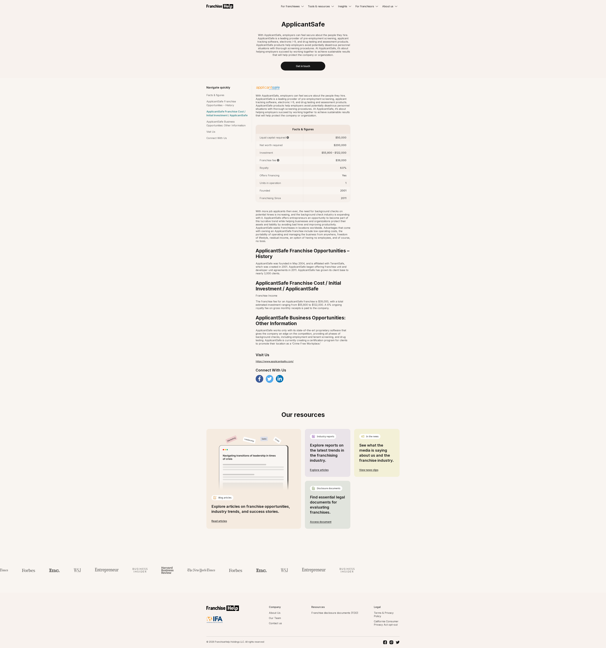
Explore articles (319, 469)
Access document (320, 521)
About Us (274, 612)
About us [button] (387, 6)
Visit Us (210, 131)
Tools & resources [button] (319, 6)
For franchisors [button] (364, 6)
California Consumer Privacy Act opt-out (386, 623)
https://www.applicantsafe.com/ (275, 361)
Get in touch (303, 66)
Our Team (275, 618)
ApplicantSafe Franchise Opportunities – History (221, 103)
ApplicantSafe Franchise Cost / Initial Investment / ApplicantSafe (227, 113)
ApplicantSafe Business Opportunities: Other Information (226, 123)
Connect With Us (216, 138)
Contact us (275, 623)
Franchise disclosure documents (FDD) (334, 612)
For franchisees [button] (290, 6)
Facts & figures (215, 95)
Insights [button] (342, 6)
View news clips (368, 469)
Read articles (219, 521)
